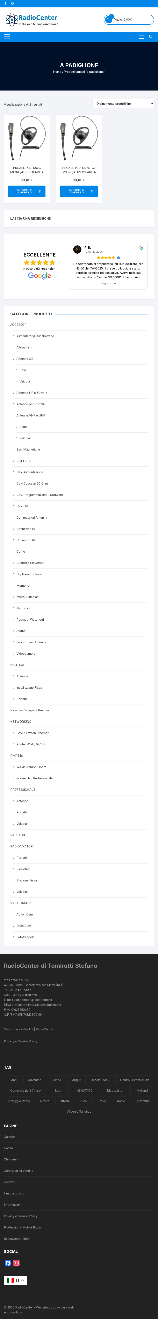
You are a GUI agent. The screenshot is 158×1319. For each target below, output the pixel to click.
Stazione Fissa (26, 880)
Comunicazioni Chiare (25, 1090)
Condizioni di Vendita (18, 1171)
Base (23, 370)
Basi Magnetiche (28, 449)
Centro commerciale (135, 1080)
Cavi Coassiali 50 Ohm (32, 483)
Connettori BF (26, 529)
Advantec (35, 1080)
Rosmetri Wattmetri (30, 619)
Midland (142, 1090)
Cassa (8, 1148)
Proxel (102, 1101)
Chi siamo (11, 1159)
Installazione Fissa (29, 688)
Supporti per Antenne (31, 642)
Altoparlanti (24, 347)
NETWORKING (20, 722)
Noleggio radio (19, 1101)
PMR (83, 1101)
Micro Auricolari (27, 597)
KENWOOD (85, 1090)
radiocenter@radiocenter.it (33, 1000)
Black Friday (100, 1080)
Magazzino (114, 1090)
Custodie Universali (30, 563)
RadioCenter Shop (17, 1239)
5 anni (12, 1080)
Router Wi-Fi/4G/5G (30, 744)
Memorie (22, 585)
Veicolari (25, 381)
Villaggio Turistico (79, 1111)
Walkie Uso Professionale (34, 778)
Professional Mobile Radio (22, 1227)
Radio (121, 1101)
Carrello (9, 1137)
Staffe (20, 631)
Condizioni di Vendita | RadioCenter (28, 1029)
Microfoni (23, 608)
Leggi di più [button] (108, 283)
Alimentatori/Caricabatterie (35, 336)
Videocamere (26, 653)
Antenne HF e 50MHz (31, 393)
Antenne (22, 676)
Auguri (76, 1080)
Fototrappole (25, 937)
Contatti (9, 1182)
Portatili (21, 699)
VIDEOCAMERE (21, 903)
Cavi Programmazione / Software (39, 495)
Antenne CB (24, 359)
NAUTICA (17, 665)
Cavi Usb (22, 506)
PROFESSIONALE (22, 790)
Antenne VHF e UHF (30, 415)
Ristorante (142, 1101)
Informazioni (12, 1205)
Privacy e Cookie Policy (20, 1041)
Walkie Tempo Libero (31, 767)
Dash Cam (23, 926)
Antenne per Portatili (30, 404)
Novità (44, 1101)
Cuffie (20, 551)
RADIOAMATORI (22, 846)
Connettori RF (26, 540)
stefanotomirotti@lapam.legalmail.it (36, 1005)
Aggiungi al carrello (25, 191)
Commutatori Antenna (31, 517)
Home (57, 71)
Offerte (65, 1101)
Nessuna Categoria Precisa (29, 710)
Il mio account (14, 1193)
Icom (58, 1090)
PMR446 (16, 756)
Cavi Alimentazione (29, 472)
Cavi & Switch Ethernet (32, 733)
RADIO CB (17, 835)
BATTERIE (23, 461)
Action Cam (24, 914)
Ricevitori (23, 869)
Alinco (56, 1080)
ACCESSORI (18, 325)
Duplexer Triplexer (29, 574)
